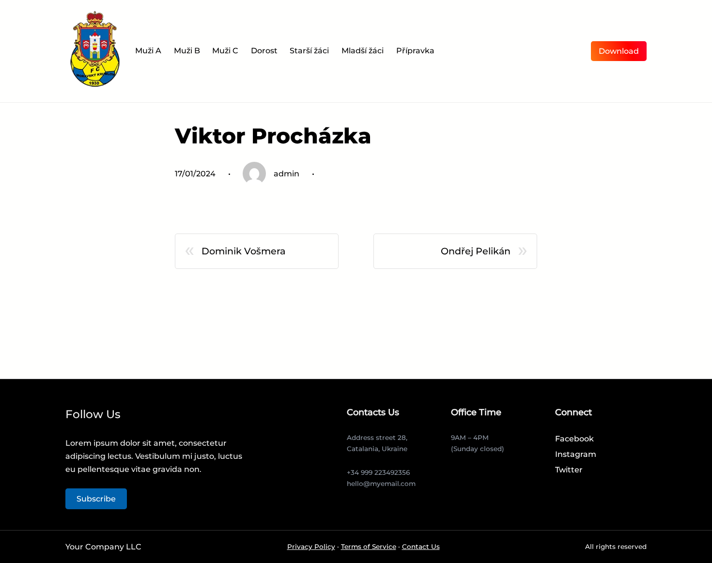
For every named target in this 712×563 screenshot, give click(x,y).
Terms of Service (368, 546)
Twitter (569, 469)
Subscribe (96, 498)
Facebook (574, 438)
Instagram (575, 454)
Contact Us (421, 546)
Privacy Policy (311, 546)
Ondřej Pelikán (476, 251)
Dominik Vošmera (243, 251)
